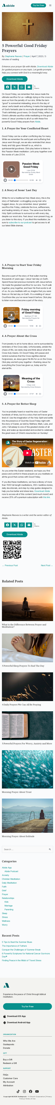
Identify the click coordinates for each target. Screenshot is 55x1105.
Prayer (27, 56)
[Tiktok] (18, 1091)
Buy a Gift (7, 1059)
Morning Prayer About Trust (16, 792)
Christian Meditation (11, 879)
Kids (6, 902)
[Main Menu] (50, 5)
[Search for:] (27, 849)
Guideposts (8, 1044)
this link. (46, 497)
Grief (4, 890)
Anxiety (5, 875)
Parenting (8, 909)
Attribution (8, 1085)
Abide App (7, 867)
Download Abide (45, 66)
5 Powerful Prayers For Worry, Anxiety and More (27, 744)
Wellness (6, 921)
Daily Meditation (9, 883)
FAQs (5, 1074)
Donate (6, 1048)
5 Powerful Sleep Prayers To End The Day (23, 666)
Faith (4, 886)
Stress (5, 917)
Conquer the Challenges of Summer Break (21, 949)
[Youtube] (36, 1091)
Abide (37, 121)
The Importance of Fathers (14, 946)
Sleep (4, 913)
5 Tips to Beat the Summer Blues (17, 942)
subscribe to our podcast (20, 222)
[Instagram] (24, 1091)
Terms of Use (30, 1099)
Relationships (8, 898)
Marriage (8, 905)
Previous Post (10, 565)
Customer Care (10, 1078)
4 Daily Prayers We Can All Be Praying (21, 705)
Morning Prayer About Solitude (18, 836)
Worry (5, 925)
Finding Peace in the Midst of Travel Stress (21, 960)
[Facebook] (30, 1091)
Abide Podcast (11, 871)
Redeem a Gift (10, 1063)
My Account (9, 1082)
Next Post (47, 565)
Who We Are (9, 1041)
